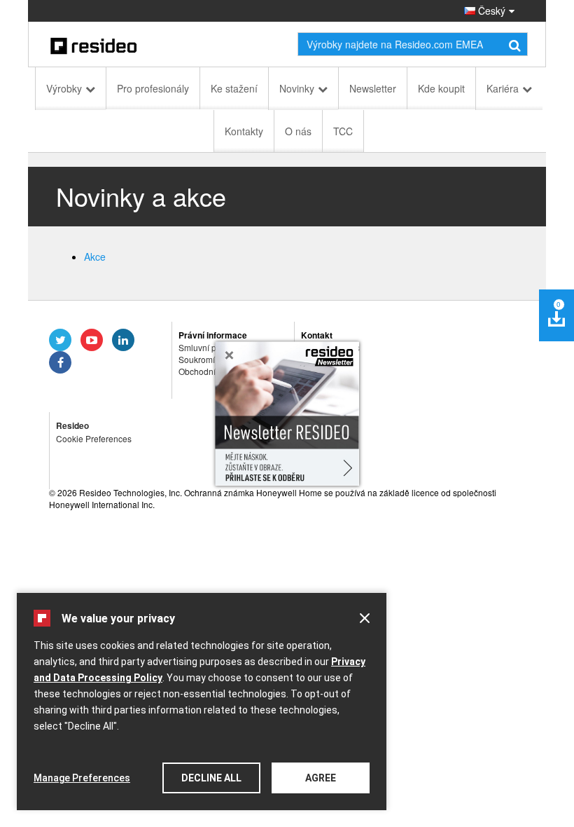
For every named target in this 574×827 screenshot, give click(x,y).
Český (490, 11)
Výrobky (64, 88)
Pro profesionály (153, 88)
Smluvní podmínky (213, 347)
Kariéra (502, 88)
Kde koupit (441, 88)
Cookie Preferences (94, 438)
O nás (298, 131)
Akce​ (95, 257)
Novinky (296, 88)
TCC (343, 131)
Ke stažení (234, 88)
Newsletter (372, 88)
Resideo (72, 425)
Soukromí (196, 359)
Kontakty (244, 131)
